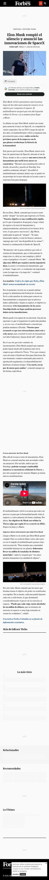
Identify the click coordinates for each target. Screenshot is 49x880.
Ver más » (15, 874)
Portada (17, 29)
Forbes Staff (13, 47)
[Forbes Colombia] (22, 3)
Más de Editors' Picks (15, 629)
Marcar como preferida (24, 94)
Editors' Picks (29, 29)
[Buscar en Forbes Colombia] (45, 3)
